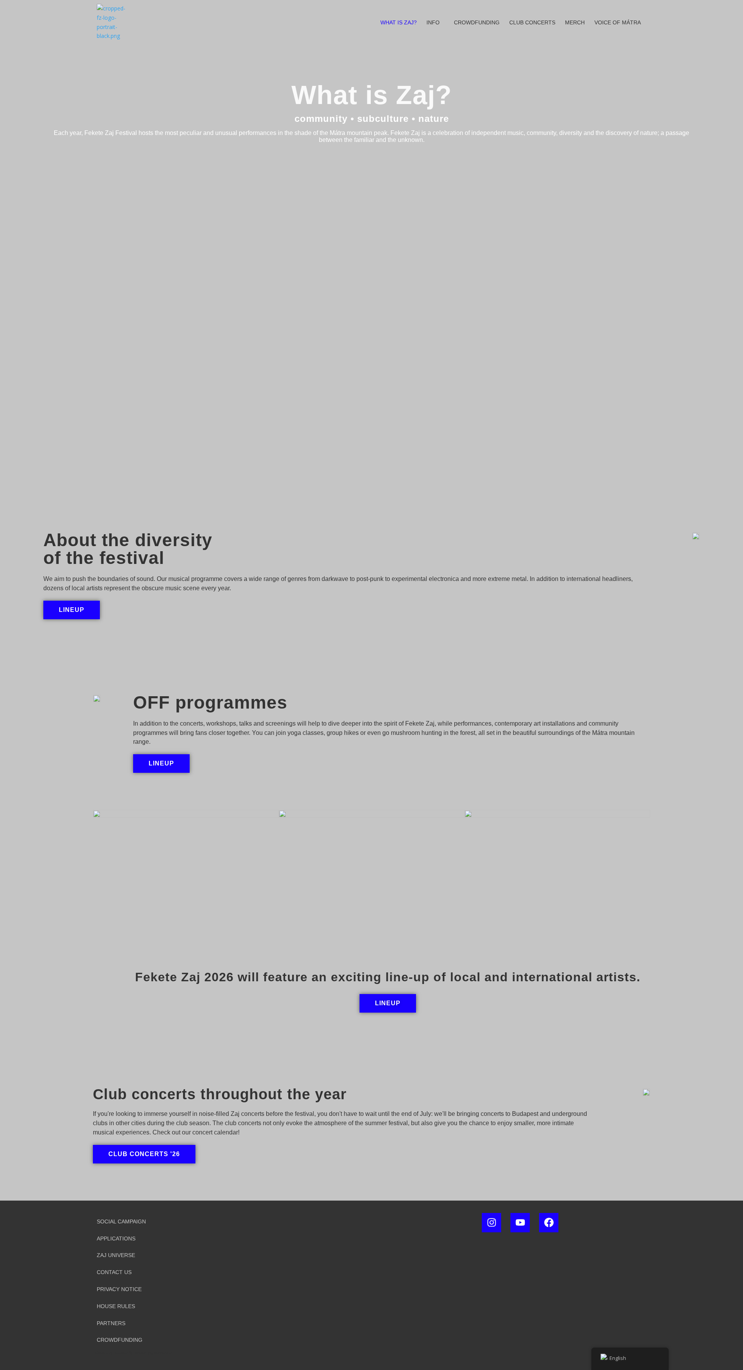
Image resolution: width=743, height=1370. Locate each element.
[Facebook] (548, 1222)
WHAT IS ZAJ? (398, 22)
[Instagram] (491, 1222)
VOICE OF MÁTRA (617, 22)
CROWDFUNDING (477, 22)
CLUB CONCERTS (532, 22)
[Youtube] (520, 1222)
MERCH (575, 22)
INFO (433, 22)
